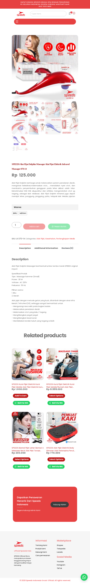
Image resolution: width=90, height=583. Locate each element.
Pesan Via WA (60, 226)
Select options (56, 395)
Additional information (46, 248)
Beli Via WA (22, 403)
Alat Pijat (40, 238)
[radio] (15, 213)
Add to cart (34, 226)
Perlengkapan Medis (65, 238)
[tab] (25, 247)
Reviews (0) (67, 248)
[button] (84, 577)
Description (25, 248)
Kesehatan (50, 238)
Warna (17, 207)
